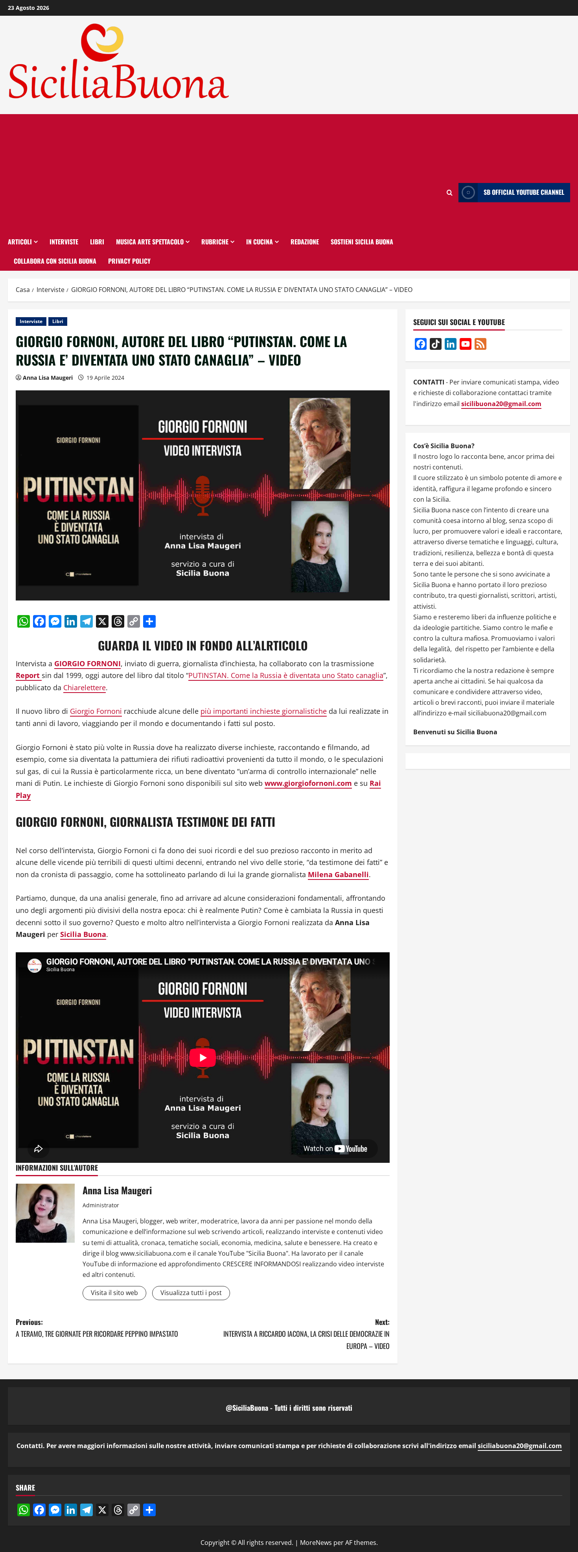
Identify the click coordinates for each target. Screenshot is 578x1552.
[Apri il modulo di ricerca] (450, 192)
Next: (306, 1334)
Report (29, 675)
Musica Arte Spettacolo (150, 241)
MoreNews (316, 1542)
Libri (97, 241)
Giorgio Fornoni (96, 711)
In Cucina (259, 241)
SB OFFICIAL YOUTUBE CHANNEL (524, 192)
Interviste (64, 241)
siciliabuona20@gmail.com (520, 1445)
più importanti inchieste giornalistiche (264, 711)
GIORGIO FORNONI (87, 663)
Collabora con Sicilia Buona (55, 261)
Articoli (20, 241)
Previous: (97, 1328)
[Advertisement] (224, 173)
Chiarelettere (84, 687)
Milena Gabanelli (338, 874)
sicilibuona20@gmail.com (501, 403)
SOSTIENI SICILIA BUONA (362, 241)
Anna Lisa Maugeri (48, 377)
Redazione (305, 241)
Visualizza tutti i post (191, 1292)
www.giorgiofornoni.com (308, 783)
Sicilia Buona (83, 934)
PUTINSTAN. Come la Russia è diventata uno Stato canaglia (285, 675)
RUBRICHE (214, 241)
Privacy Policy (129, 261)
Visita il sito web (114, 1292)
